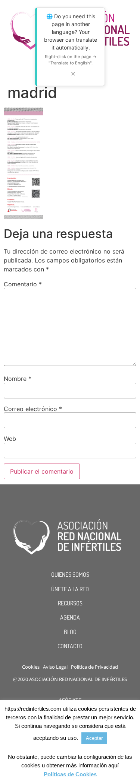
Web (10, 439)
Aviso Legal (55, 666)
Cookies (31, 666)
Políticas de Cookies (70, 774)
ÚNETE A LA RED (70, 589)
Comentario (23, 284)
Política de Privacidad (94, 666)
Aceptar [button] (94, 738)
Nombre (17, 379)
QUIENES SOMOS (70, 574)
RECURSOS (70, 603)
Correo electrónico (33, 409)
